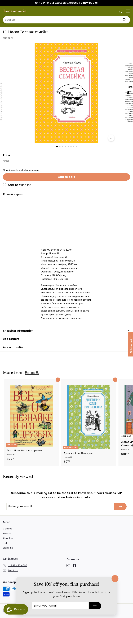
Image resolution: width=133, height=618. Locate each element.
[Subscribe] (95, 605)
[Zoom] (111, 138)
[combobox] (66, 19)
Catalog (7, 528)
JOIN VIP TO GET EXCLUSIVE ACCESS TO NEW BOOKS (66, 3)
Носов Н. (8, 37)
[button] (17, 185)
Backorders (11, 339)
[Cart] (120, 11)
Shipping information (18, 331)
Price (6, 155)
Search (7, 533)
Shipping (8, 170)
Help (5, 543)
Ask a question (13, 347)
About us (8, 538)
